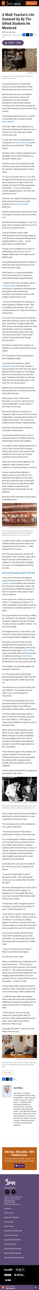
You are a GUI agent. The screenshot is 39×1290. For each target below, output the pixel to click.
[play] (3, 1287)
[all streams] (36, 1287)
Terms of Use (8, 1213)
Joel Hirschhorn (8, 286)
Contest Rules (8, 1222)
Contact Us (7, 1208)
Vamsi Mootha (8, 122)
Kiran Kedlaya (29, 650)
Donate (32, 3)
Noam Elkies (27, 656)
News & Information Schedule (14, 1257)
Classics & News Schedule (12, 1248)
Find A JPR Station (10, 1244)
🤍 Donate (19, 1166)
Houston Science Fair (21, 143)
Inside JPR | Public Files (11, 1217)
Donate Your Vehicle (10, 1235)
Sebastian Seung (9, 366)
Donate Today (8, 1226)
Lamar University (19, 204)
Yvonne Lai (6, 583)
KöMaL (5, 448)
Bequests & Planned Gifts (12, 1240)
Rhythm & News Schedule (12, 1253)
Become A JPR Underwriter (13, 1231)
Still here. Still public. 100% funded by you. (19, 1153)
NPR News (7, 1072)
